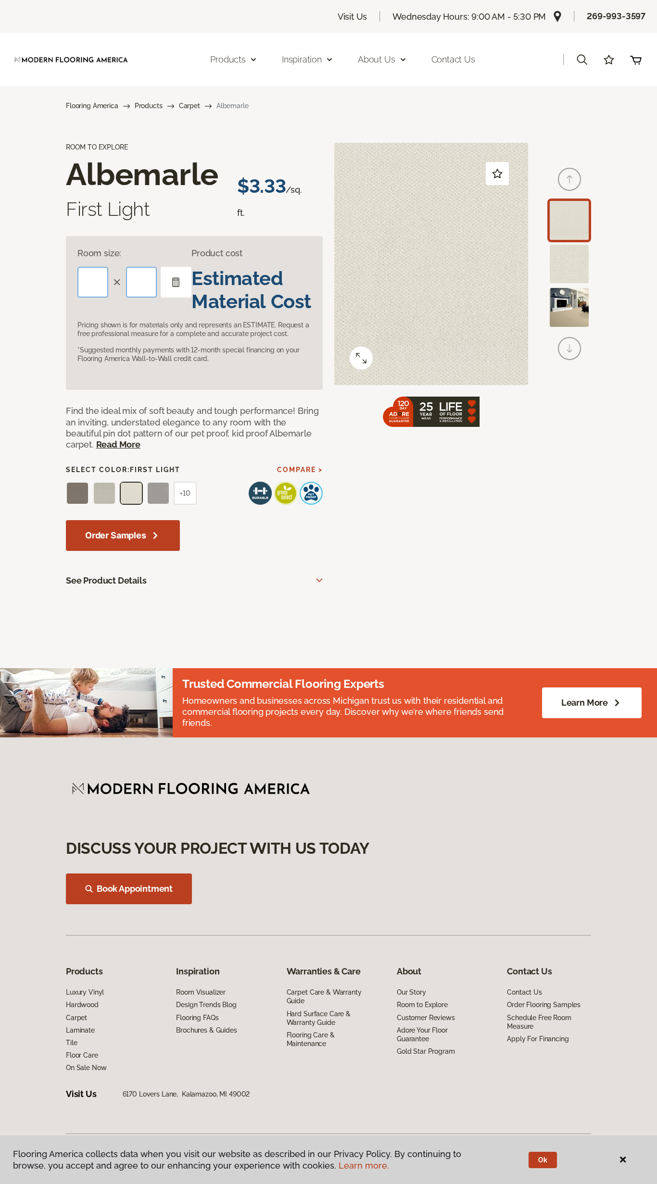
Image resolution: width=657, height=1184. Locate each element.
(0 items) (636, 59)
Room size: (99, 253)
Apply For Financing (538, 1039)
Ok (542, 1160)
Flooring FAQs (197, 1018)
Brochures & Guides (206, 1030)
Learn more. (364, 1165)
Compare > (300, 470)
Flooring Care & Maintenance (311, 1039)
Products (149, 106)
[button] (582, 59)
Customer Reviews (426, 1018)
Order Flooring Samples (544, 1005)
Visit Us (352, 17)
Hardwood (82, 1005)
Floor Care (82, 1055)
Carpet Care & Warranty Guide (324, 996)
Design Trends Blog (206, 1005)
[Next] (569, 348)
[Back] (569, 179)
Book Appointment (135, 889)
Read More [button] (118, 444)
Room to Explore (422, 1005)
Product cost (216, 253)
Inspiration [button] (302, 59)
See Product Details (106, 580)
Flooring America (92, 106)
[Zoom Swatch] (361, 358)
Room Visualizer (201, 992)
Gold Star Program (426, 1051)
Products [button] (228, 59)
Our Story (411, 992)
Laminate (80, 1030)
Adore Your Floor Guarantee (422, 1034)
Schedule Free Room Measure (539, 1022)
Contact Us (453, 59)
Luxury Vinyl (85, 992)
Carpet (189, 106)
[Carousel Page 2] (569, 264)
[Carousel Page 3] (569, 307)
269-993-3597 (616, 16)
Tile (71, 1043)
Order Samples (115, 535)
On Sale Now (86, 1068)
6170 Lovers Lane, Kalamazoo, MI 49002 (186, 1094)
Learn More (584, 703)
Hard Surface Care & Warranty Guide (319, 1018)
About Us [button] (376, 59)
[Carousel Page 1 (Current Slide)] (569, 220)
